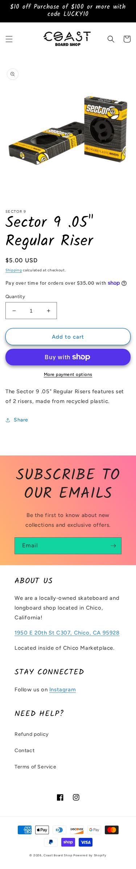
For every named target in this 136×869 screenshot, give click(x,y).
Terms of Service (36, 767)
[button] (9, 39)
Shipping (13, 270)
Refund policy (32, 734)
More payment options (68, 374)
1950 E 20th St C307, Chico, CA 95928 (67, 633)
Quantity (15, 296)
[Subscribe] (113, 545)
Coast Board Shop (58, 855)
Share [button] (21, 420)
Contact (24, 750)
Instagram (62, 689)
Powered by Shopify (90, 855)
